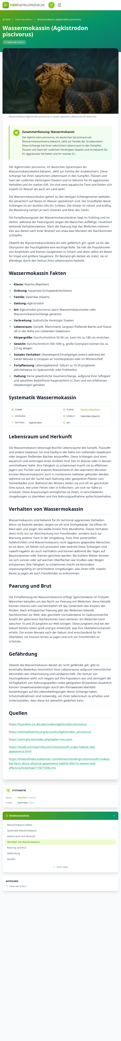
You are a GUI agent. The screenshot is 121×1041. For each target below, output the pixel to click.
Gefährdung (13, 853)
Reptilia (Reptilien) (90, 409)
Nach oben (62, 866)
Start (7, 19)
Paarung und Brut (16, 847)
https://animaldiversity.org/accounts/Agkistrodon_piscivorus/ (50, 732)
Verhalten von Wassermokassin (23, 841)
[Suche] (51, 5)
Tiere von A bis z (23, 19)
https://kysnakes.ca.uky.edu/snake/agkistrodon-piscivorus (48, 724)
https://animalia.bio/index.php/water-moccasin (40, 739)
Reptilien (22, 797)
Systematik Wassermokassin (22, 830)
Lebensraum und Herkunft (21, 836)
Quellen (11, 859)
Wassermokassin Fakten (19, 824)
